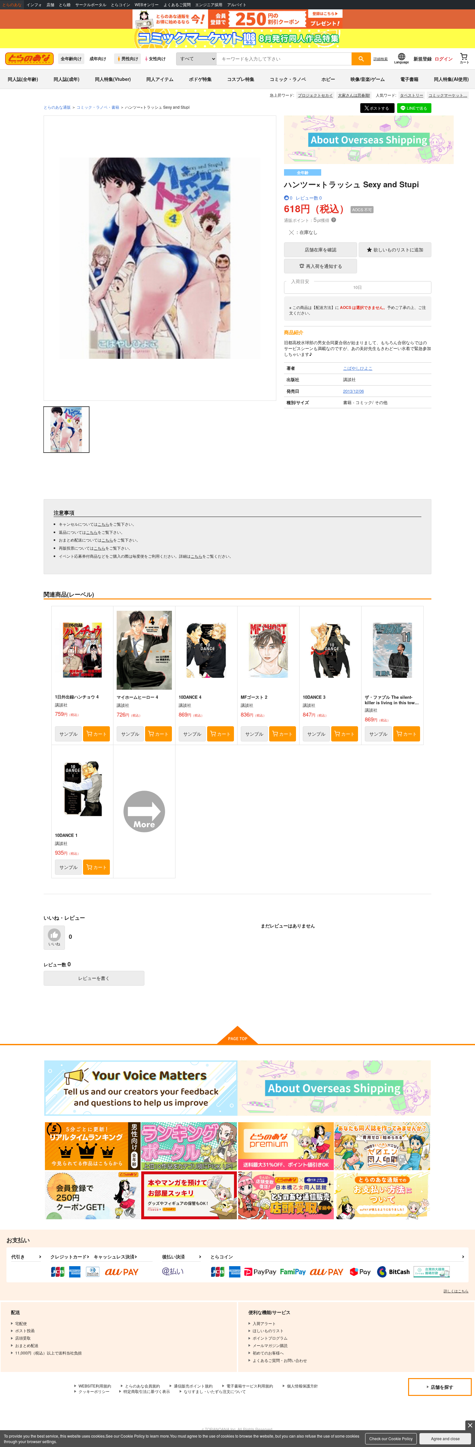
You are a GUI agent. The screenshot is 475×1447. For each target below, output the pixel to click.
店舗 (50, 4)
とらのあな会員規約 (142, 1385)
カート (100, 733)
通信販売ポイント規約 (193, 1385)
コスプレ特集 (240, 79)
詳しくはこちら (456, 1290)
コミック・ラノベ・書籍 (98, 107)
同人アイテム (160, 79)
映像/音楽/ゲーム (368, 79)
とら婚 (64, 4)
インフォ (34, 4)
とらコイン (120, 4)
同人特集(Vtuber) (113, 79)
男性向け (129, 58)
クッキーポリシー (94, 1391)
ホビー (328, 79)
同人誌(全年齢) (23, 79)
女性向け (157, 58)
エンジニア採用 (208, 4)
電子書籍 (409, 79)
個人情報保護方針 (302, 1385)
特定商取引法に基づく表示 (146, 1391)
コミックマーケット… (447, 95)
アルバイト (237, 4)
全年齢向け (71, 58)
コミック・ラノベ (288, 79)
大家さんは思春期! (354, 95)
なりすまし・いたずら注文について (215, 1391)
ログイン (444, 58)
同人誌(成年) (66, 79)
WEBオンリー (147, 4)
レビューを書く (94, 978)
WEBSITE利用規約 (95, 1385)
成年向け (98, 58)
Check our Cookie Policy (391, 1438)
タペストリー (411, 95)
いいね (54, 944)
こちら (103, 524)
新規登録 (423, 58)
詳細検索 (381, 58)
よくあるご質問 (177, 4)
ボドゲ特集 (200, 79)
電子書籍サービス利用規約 (250, 1385)
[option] (159, 258)
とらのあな (12, 4)
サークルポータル (90, 4)
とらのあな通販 (57, 107)
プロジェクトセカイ (315, 95)
